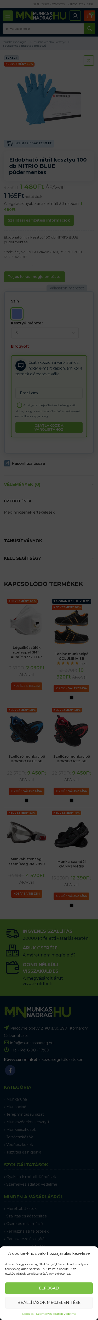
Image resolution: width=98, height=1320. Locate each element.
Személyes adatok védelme (56, 1314)
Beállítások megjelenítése (49, 1302)
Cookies (27, 1314)
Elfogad (49, 1288)
